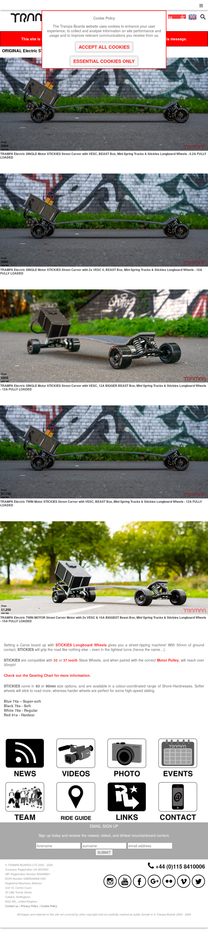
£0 (170, 17)
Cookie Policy (49, 906)
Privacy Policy (29, 906)
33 (56, 660)
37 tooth (70, 660)
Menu (201, 5)
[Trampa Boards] (36, 21)
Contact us (12, 906)
